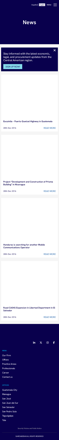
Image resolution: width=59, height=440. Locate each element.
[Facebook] (54, 343)
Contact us (7, 376)
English (42, 5)
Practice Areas (9, 363)
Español (34, 5)
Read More (50, 128)
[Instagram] (47, 343)
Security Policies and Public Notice (29, 428)
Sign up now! (12, 66)
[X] (41, 343)
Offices (5, 359)
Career (5, 372)
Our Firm (6, 355)
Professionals (8, 368)
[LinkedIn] (34, 343)
